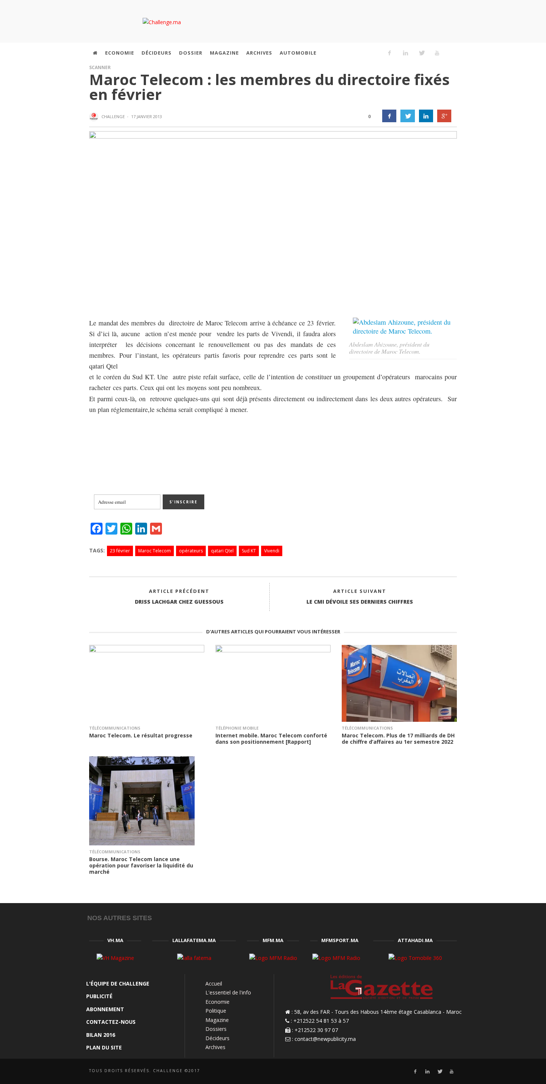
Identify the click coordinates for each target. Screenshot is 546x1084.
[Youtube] (437, 53)
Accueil (213, 983)
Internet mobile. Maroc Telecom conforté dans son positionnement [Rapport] (271, 738)
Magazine (217, 1019)
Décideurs (217, 1038)
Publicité (99, 996)
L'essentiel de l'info (228, 992)
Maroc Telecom (154, 551)
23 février (120, 551)
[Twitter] (421, 53)
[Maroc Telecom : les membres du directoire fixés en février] (273, 218)
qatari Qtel (222, 551)
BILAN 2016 (100, 1034)
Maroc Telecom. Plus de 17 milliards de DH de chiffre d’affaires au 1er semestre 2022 (398, 738)
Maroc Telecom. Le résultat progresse (140, 735)
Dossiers (216, 1028)
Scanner (100, 67)
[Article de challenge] (94, 117)
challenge (113, 116)
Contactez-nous (111, 1021)
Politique (215, 1010)
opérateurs (191, 551)
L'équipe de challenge (117, 983)
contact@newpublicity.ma (325, 1038)
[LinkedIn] (405, 53)
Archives (215, 1047)
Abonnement (105, 1009)
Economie (217, 1001)
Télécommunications (114, 728)
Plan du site (104, 1047)
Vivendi (271, 551)
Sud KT (249, 551)
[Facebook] (389, 53)
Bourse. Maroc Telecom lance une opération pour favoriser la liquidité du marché (141, 865)
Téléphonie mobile (237, 728)
